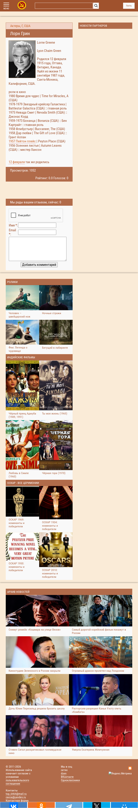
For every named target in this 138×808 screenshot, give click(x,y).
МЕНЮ (6, 8)
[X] (96, 805)
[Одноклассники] (41, 805)
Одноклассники (70, 780)
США (27, 26)
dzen (63, 773)
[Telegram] (69, 805)
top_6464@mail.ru (16, 793)
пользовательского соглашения (17, 781)
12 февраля (17, 162)
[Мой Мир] (124, 805)
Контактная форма (17, 800)
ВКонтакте (67, 776)
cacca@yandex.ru (16, 797)
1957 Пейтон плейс (22, 141)
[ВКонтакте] (13, 805)
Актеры (15, 26)
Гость (129, 5)
